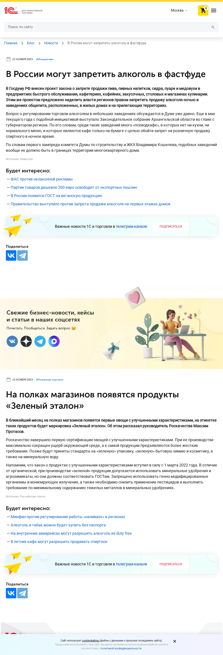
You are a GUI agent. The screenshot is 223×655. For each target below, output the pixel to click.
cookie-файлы (91, 640)
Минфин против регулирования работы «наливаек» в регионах (68, 516)
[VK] (12, 341)
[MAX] (54, 341)
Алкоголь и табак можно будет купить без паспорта (58, 525)
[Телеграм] (40, 341)
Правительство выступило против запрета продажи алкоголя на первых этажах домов (90, 204)
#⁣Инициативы (44, 59)
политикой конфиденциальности (121, 648)
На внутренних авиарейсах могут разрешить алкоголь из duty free (71, 533)
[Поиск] (213, 27)
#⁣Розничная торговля (49, 379)
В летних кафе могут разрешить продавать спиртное (59, 541)
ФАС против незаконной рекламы (42, 179)
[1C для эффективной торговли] (26, 10)
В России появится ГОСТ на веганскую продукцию (56, 195)
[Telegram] (22, 255)
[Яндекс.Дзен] (26, 341)
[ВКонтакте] (11, 255)
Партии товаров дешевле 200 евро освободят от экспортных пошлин (74, 187)
